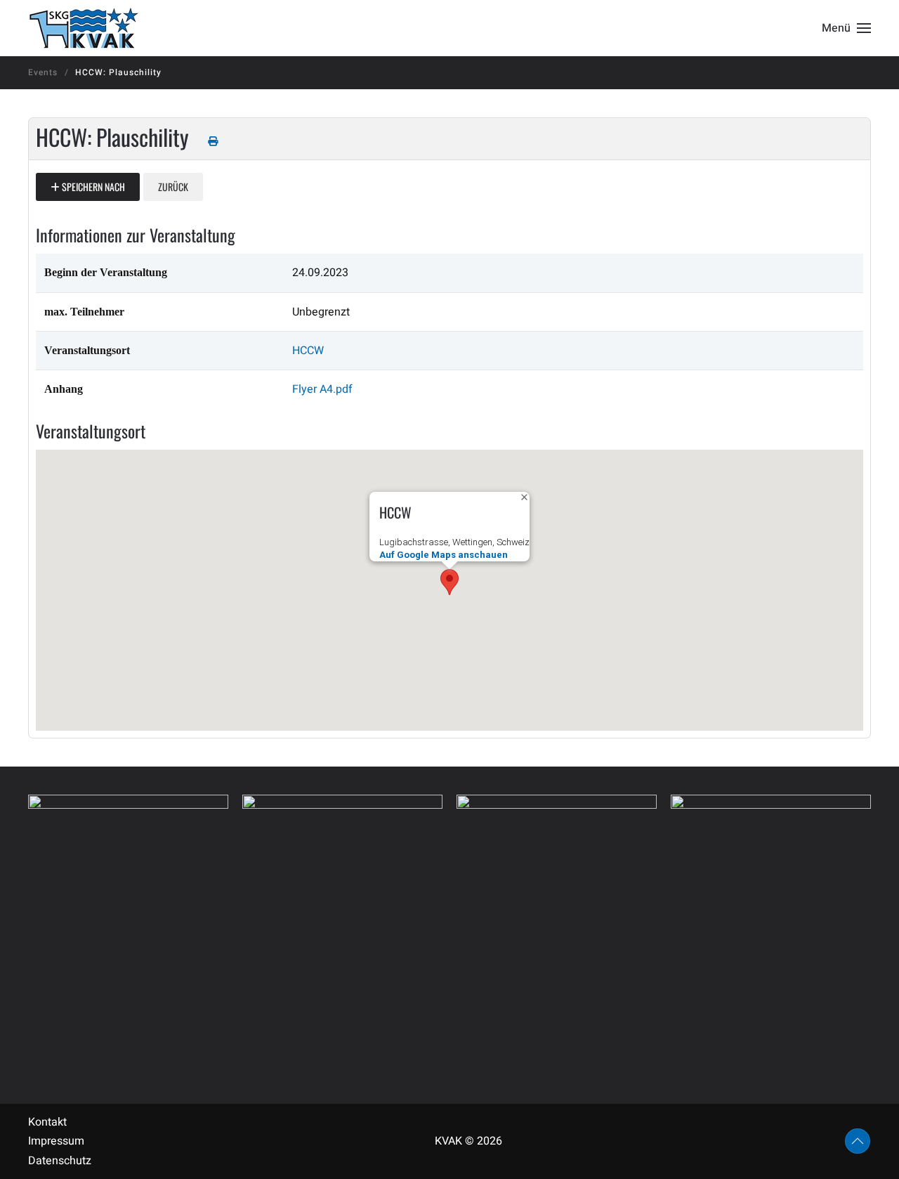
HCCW (308, 350)
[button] (846, 28)
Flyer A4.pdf (322, 389)
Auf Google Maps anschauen (443, 554)
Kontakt (47, 1122)
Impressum (56, 1141)
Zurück (173, 186)
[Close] (524, 497)
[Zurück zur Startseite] (83, 28)
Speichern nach (92, 186)
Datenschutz (59, 1160)
